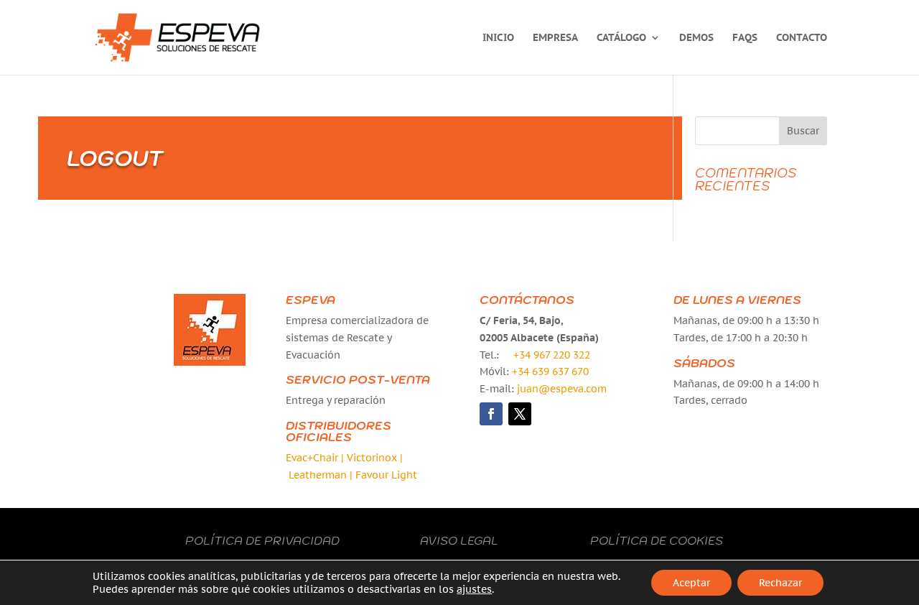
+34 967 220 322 (551, 354)
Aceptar (691, 582)
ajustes (474, 589)
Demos (696, 38)
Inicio (498, 38)
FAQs (744, 38)
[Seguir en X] (519, 413)
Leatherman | (321, 474)
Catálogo (621, 38)
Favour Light (386, 474)
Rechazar (780, 582)
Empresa (555, 38)
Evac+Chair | (315, 457)
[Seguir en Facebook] (491, 413)
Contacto (801, 38)
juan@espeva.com (562, 388)
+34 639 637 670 (550, 371)
